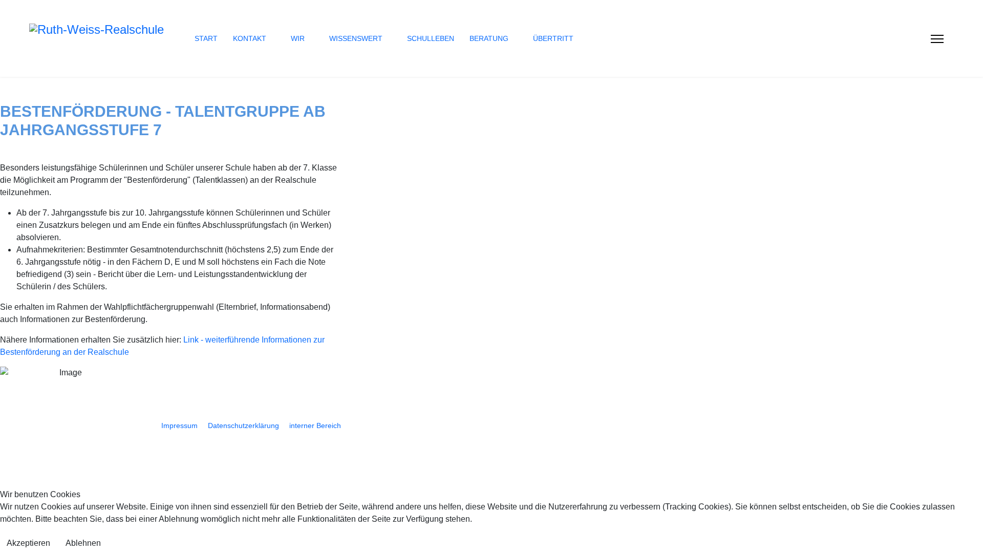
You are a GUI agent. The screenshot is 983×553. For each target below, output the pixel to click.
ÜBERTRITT (553, 38)
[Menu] (937, 39)
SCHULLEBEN (430, 38)
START (206, 38)
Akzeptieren (28, 543)
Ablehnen (83, 543)
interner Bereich (315, 425)
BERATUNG (488, 38)
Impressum (179, 425)
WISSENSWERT (355, 38)
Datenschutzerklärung (243, 425)
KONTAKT (249, 38)
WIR (298, 38)
